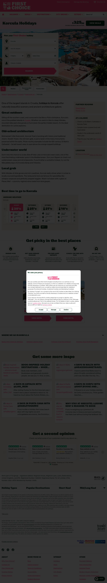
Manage (53, 309)
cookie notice (37, 303)
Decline (66, 309)
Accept (41, 309)
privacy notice (47, 305)
